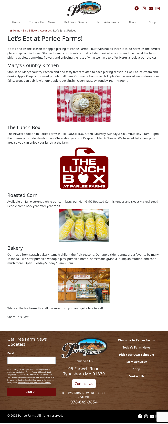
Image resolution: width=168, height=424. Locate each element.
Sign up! (31, 392)
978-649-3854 (84, 402)
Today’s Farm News (42, 22)
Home (16, 22)
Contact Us (84, 383)
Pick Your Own (74, 22)
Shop (152, 22)
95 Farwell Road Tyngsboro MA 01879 (84, 371)
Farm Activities (106, 22)
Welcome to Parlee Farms (136, 340)
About (132, 22)
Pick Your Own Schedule (136, 355)
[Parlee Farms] (84, 9)
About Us (45, 30)
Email (10, 353)
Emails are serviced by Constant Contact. (34, 382)
